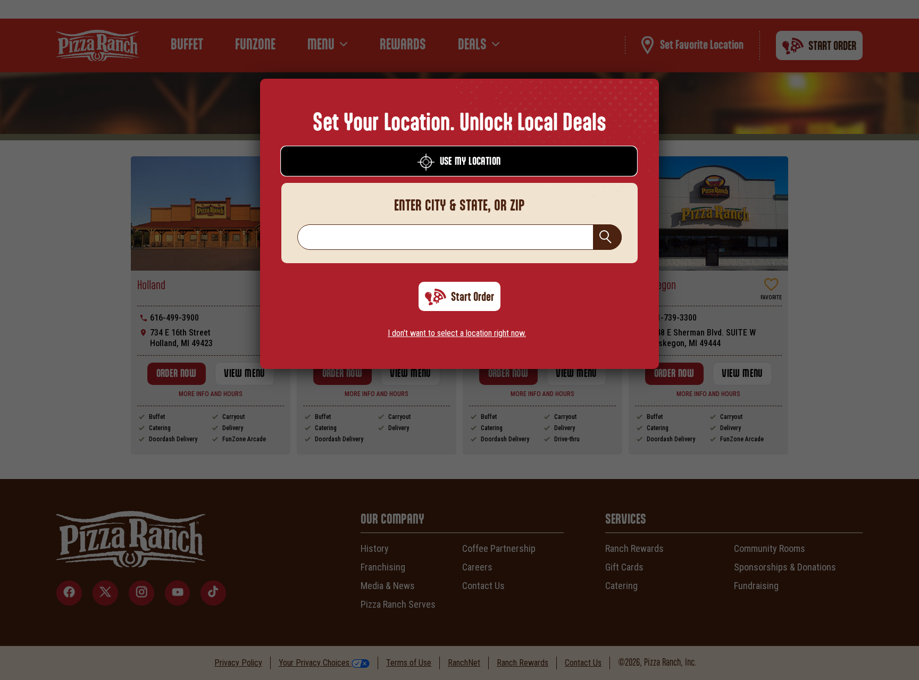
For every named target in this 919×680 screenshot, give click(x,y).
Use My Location (470, 161)
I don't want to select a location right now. (457, 333)
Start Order (472, 297)
